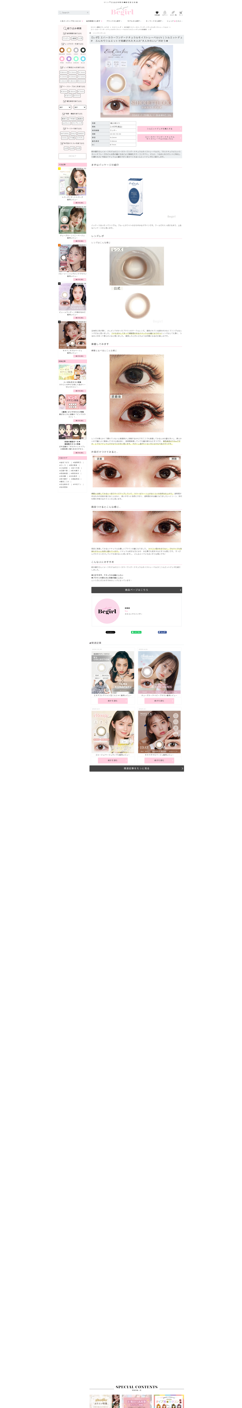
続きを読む (80, 203)
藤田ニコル (65, 482)
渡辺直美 (74, 465)
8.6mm (72, 91)
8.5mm (64, 91)
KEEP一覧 (173, 15)
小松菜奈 (64, 468)
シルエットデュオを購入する (160, 129)
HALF (73, 133)
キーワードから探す (154, 21)
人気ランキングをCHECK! (70, 21)
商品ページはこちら (136, 590)
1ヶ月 (80, 38)
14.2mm (63, 77)
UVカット (66, 123)
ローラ (63, 465)
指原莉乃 (78, 462)
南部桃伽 (64, 473)
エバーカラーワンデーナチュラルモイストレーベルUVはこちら (160, 138)
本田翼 (63, 476)
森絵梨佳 (76, 479)
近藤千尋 (64, 471)
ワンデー (66, 38)
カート (181, 15)
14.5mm (63, 81)
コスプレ (80, 138)
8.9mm (77, 96)
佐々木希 (76, 468)
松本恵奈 (64, 487)
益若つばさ (65, 462)
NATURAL (65, 133)
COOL (64, 138)
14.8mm (72, 81)
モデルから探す (133, 21)
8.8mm (68, 96)
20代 (72, 148)
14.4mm (81, 77)
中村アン (78, 484)
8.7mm (81, 91)
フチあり (72, 119)
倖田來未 (76, 473)
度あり (64, 119)
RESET (72, 156)
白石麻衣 (74, 476)
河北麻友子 (65, 484)
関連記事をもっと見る (137, 768)
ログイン (165, 15)
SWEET (81, 133)
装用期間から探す (93, 21)
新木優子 (75, 471)
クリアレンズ (77, 123)
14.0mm (72, 72)
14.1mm (82, 72)
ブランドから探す (113, 21)
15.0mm (81, 81)
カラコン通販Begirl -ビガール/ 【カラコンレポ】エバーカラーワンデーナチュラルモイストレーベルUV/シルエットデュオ (122, 11)
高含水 (80, 119)
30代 (78, 148)
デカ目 (71, 138)
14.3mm (72, 77)
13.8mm (63, 72)
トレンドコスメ (174, 21)
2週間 (74, 38)
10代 (66, 148)
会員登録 (157, 15)
